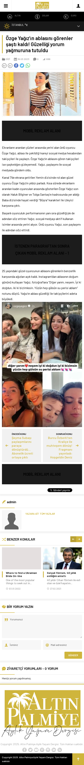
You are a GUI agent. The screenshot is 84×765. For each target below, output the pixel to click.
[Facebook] (24, 750)
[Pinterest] (42, 750)
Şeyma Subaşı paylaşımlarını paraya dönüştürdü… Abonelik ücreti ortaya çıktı (22, 447)
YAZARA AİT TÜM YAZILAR (40, 513)
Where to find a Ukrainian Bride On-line (21, 574)
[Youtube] (36, 750)
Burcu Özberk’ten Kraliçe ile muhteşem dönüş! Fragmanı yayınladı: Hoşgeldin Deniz (59, 447)
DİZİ (8, 59)
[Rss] (59, 750)
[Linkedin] (53, 750)
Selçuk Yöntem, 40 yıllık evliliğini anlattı (61, 574)
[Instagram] (48, 750)
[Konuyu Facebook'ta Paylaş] (16, 65)
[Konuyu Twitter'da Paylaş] (22, 65)
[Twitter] (30, 750)
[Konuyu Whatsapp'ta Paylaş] (27, 65)
